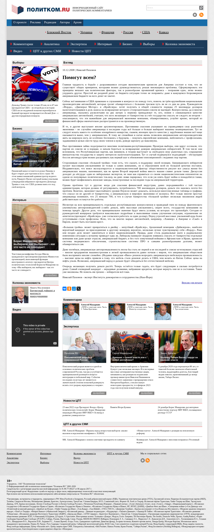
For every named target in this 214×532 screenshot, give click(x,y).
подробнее (51, 120)
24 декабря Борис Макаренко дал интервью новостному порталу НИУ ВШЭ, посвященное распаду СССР (180, 410)
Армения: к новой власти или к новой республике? (129, 358)
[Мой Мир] (74, 289)
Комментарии (23, 43)
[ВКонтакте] (65, 289)
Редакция (50, 22)
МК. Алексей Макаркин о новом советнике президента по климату (94, 439)
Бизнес (127, 43)
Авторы (65, 22)
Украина (86, 32)
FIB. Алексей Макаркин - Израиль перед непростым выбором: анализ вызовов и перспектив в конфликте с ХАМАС (95, 432)
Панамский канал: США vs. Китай (31, 162)
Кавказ (164, 32)
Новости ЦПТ (81, 50)
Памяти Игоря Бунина (120, 407)
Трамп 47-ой (22, 98)
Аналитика (52, 43)
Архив (77, 22)
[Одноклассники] (69, 289)
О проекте (20, 22)
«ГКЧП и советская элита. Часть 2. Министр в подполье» (140, 308)
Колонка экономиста (180, 43)
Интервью (104, 43)
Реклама (35, 22)
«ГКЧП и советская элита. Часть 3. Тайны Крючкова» (94, 308)
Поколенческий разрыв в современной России (78, 358)
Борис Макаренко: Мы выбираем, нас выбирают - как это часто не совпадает (34, 244)
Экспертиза (78, 43)
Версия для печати (192, 282)
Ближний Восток (59, 32)
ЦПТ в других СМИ (47, 50)
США (146, 32)
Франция (107, 32)
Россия (128, 32)
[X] (79, 289)
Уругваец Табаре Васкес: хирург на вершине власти (179, 358)
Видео (17, 50)
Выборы (149, 43)
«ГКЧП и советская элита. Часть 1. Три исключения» (186, 308)
